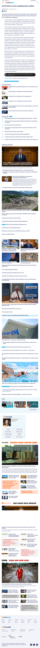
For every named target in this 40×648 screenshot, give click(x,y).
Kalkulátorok (32, 503)
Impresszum (22, 643)
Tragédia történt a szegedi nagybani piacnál (11, 227)
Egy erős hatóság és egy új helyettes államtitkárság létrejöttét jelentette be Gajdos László (28, 249)
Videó (29, 622)
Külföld (10, 78)
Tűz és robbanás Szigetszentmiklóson (10, 269)
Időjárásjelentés (31, 629)
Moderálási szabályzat (15, 644)
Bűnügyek (23, 621)
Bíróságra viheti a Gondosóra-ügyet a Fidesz (11, 218)
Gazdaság (3, 622)
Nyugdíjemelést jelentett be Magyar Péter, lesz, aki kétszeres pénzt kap (18, 170)
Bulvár (22, 619)
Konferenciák (28, 442)
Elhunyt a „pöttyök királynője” (8, 234)
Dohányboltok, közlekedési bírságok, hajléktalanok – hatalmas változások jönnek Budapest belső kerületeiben (9, 249)
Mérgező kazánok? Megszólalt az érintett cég (11, 308)
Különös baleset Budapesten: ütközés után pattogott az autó (18, 347)
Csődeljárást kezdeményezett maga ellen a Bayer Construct (14, 276)
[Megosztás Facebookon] (2, 11)
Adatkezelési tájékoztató (6, 644)
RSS (25, 644)
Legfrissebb (30, 619)
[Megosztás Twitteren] (4, 11)
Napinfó (22, 622)
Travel (21, 560)
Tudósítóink (17, 619)
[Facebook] (34, 645)
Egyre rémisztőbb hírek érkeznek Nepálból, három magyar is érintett (16, 211)
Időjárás (35, 622)
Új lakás (35, 442)
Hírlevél (35, 621)
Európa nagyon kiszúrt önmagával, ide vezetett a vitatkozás (18, 350)
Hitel (15, 503)
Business (11, 560)
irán (8, 81)
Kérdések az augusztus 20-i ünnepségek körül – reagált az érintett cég (17, 394)
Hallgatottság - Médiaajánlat (15, 643)
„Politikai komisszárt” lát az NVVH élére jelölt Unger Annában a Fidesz (17, 187)
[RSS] (31, 645)
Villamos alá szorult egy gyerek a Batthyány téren (16, 224)
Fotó (35, 619)
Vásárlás (20, 503)
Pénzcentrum (14, 442)
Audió (29, 621)
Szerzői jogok (21, 644)
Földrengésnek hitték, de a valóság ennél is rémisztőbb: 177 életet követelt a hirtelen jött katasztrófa (10, 542)
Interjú (16, 621)
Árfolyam (21, 442)
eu (5, 81)
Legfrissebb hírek (13, 629)
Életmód (16, 622)
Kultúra (9, 621)
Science (26, 560)
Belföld (3, 619)
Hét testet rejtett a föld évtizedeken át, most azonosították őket (28, 262)
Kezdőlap (6, 78)
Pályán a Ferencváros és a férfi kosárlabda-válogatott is (21, 386)
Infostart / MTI (5, 9)
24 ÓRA (11, 116)
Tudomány (10, 619)
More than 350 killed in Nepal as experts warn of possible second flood (17, 584)
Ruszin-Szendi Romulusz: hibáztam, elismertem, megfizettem (9, 262)
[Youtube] (37, 645)
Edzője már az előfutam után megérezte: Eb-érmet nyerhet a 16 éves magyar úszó (18, 383)
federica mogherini (14, 81)
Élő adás (8, 429)
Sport (16, 560)
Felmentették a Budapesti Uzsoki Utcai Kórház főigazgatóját (14, 221)
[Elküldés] (6, 11)
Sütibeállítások (4, 645)
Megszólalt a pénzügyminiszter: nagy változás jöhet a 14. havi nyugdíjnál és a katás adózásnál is (28, 552)
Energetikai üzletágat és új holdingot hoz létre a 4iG (13, 272)
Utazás (25, 503)
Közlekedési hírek (22, 629)
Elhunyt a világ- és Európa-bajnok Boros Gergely (16, 315)
